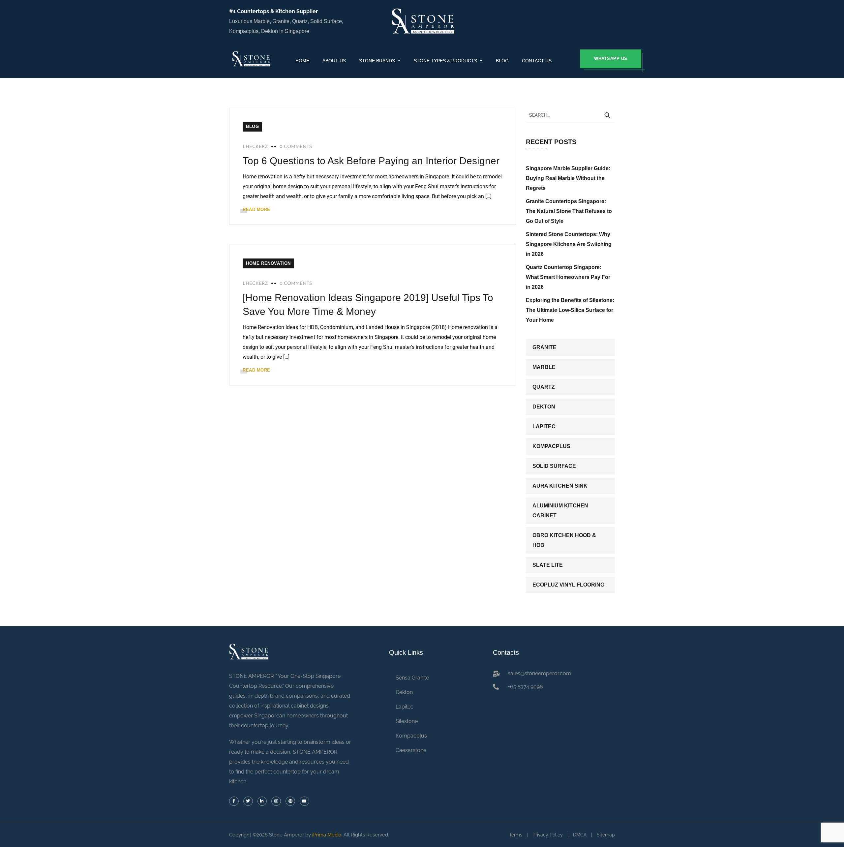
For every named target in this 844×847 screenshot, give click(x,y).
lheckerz (255, 146)
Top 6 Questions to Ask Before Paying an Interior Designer (371, 160)
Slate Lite (547, 565)
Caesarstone (411, 750)
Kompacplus (551, 446)
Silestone (407, 721)
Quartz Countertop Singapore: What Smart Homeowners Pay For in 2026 (568, 277)
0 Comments (296, 146)
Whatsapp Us (610, 58)
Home (302, 60)
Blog (502, 60)
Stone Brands (377, 60)
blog (252, 126)
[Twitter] (248, 801)
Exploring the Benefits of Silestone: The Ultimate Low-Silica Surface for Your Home (570, 310)
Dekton (543, 406)
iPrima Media (326, 835)
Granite (544, 347)
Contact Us (537, 60)
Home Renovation (268, 263)
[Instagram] (276, 801)
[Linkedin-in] (262, 801)
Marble (544, 367)
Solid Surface (554, 466)
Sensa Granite (412, 678)
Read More (256, 209)
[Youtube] (304, 801)
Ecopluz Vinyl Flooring (568, 585)
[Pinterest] (290, 801)
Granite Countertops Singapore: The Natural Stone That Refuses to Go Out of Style (569, 211)
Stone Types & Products (445, 60)
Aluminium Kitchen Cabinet (560, 510)
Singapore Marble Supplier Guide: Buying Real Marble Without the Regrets (568, 178)
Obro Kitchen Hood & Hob (564, 540)
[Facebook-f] (234, 801)
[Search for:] (570, 115)
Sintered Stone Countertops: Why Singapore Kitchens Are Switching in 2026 (569, 244)
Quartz (543, 387)
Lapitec (544, 426)
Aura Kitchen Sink (560, 486)
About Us (334, 60)
